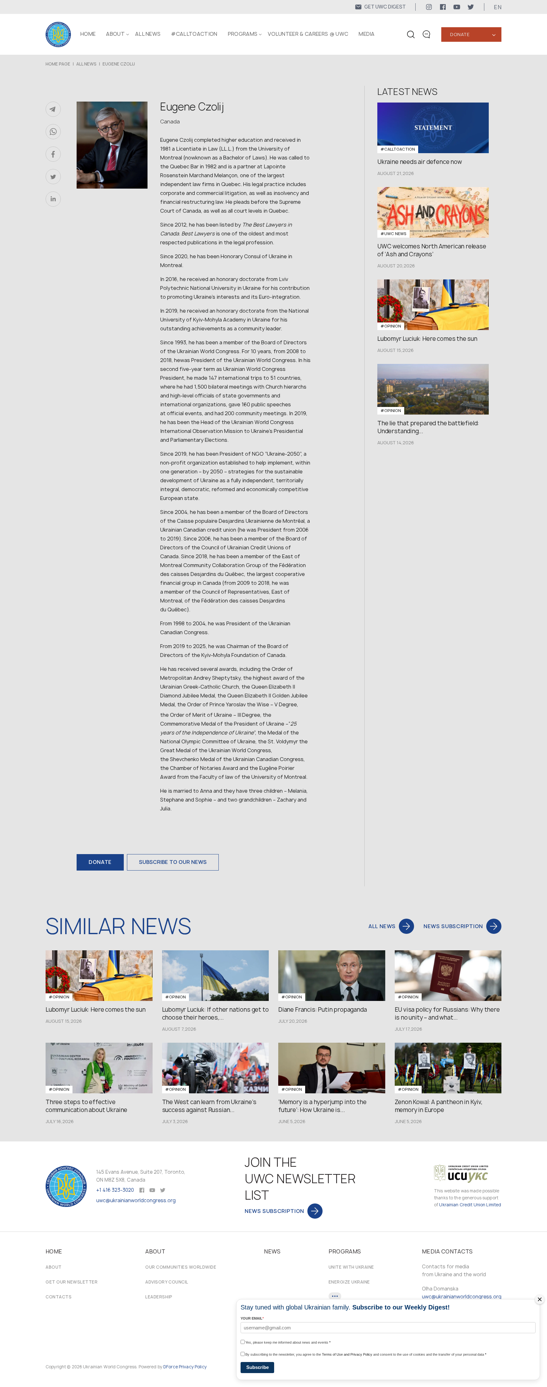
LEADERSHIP (158, 1297)
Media (367, 33)
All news (148, 33)
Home (88, 33)
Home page (58, 64)
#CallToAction (194, 33)
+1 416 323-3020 (115, 1190)
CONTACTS (59, 1297)
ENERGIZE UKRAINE (349, 1282)
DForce (170, 1367)
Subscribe (257, 1367)
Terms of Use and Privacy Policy (347, 1354)
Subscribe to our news (173, 862)
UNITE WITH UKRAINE (351, 1267)
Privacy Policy (193, 1367)
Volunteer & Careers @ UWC (308, 33)
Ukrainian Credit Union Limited (470, 1205)
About (54, 1267)
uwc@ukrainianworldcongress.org (136, 1200)
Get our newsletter (71, 1282)
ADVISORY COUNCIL (166, 1282)
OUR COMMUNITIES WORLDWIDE (180, 1267)
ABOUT (115, 33)
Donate (459, 34)
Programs (243, 33)
